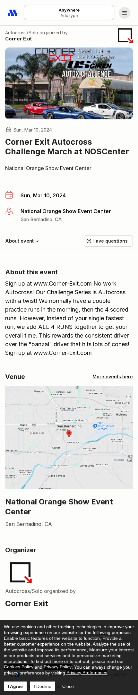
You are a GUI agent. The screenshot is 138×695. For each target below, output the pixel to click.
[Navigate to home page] (13, 12)
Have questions (110, 241)
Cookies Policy (18, 666)
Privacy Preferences (86, 672)
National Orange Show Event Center (48, 168)
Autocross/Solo (21, 32)
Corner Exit (18, 39)
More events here (112, 376)
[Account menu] (124, 13)
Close (68, 686)
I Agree (15, 686)
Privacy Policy (58, 666)
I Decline (42, 686)
